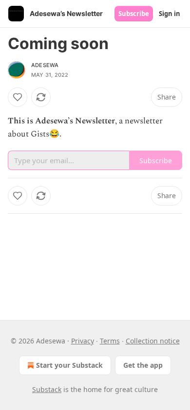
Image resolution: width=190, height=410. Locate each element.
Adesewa (44, 65)
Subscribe (133, 13)
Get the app (143, 365)
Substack (46, 389)
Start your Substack (69, 365)
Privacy (82, 340)
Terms (110, 340)
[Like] (17, 97)
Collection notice (153, 340)
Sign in (169, 13)
